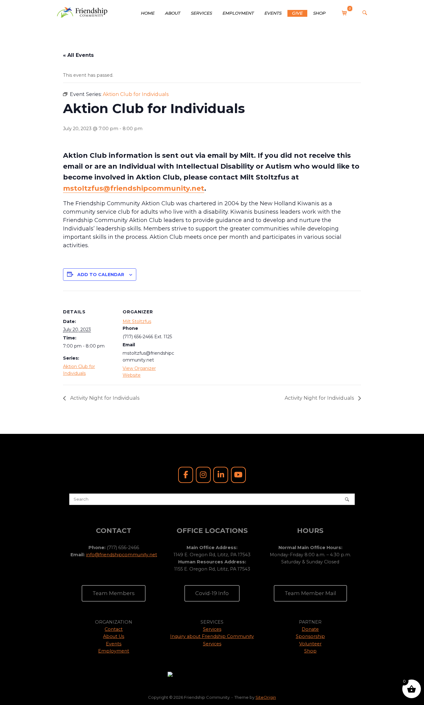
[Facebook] (185, 475)
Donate (310, 629)
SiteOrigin (265, 697)
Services (212, 629)
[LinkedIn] (220, 475)
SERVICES (201, 13)
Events (113, 644)
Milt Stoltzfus (137, 321)
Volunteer (310, 644)
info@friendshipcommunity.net (121, 554)
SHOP (319, 13)
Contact (114, 629)
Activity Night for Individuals (104, 398)
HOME (148, 13)
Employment (113, 651)
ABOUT (172, 13)
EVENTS (273, 13)
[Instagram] (203, 475)
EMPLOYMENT (238, 13)
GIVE (297, 13)
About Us (113, 636)
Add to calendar (100, 274)
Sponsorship (310, 636)
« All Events (78, 55)
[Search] (347, 499)
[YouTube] (238, 475)
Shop (310, 651)
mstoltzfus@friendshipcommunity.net (133, 188)
